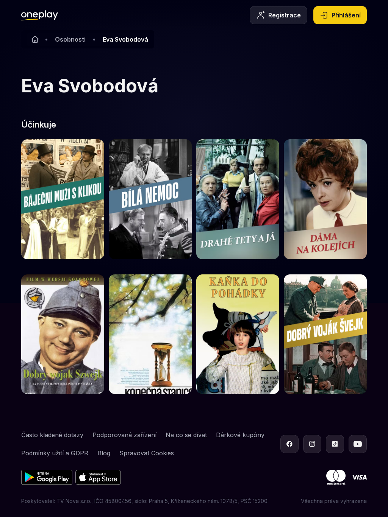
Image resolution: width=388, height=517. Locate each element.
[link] (62, 199)
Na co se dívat (186, 435)
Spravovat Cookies (146, 453)
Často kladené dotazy (52, 435)
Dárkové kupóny (240, 435)
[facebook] (289, 444)
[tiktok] (335, 444)
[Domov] (39, 15)
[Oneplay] (34, 39)
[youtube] (358, 444)
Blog (103, 453)
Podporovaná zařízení (124, 435)
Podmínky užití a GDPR (54, 453)
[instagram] (312, 444)
